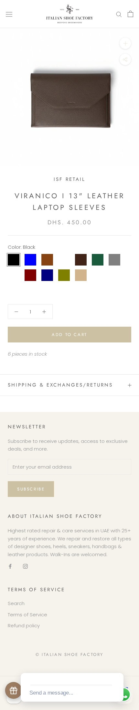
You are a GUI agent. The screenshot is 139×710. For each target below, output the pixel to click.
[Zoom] (125, 43)
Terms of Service (27, 614)
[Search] (119, 14)
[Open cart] (130, 14)
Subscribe (31, 489)
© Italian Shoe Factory (69, 654)
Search (16, 603)
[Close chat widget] (118, 665)
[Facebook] (10, 566)
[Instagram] (25, 566)
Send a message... (51, 693)
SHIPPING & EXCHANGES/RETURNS (60, 384)
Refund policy (24, 625)
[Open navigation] (9, 13)
